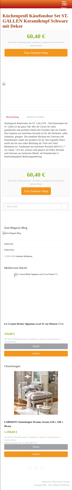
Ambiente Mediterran (23, 256)
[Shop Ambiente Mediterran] (2, 4)
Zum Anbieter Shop (36, 52)
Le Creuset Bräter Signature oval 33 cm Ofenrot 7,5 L (34, 323)
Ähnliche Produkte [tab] (35, 117)
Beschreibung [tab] (12, 117)
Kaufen (36, 353)
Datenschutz (9, 250)
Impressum (8, 244)
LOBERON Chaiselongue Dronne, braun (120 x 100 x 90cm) (33, 423)
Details (36, 346)
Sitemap (66, 482)
